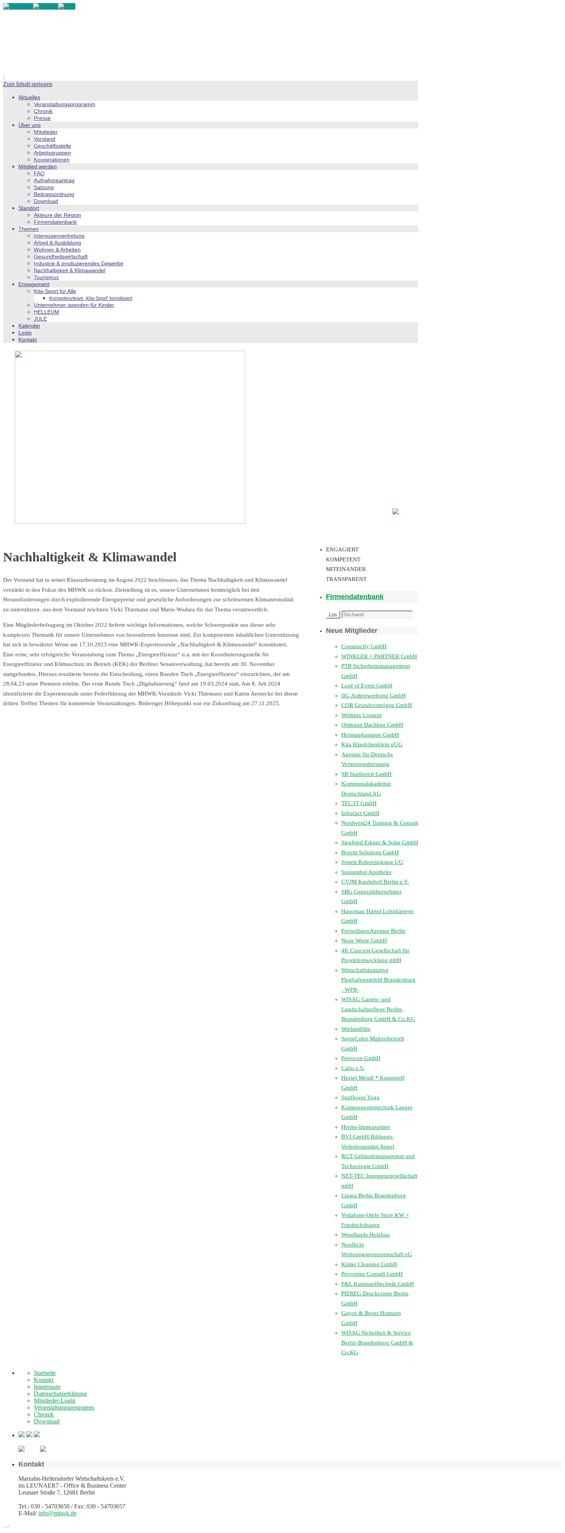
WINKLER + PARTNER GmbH (379, 656)
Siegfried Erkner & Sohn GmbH (379, 842)
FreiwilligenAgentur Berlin (373, 931)
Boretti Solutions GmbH (370, 852)
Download (47, 1421)
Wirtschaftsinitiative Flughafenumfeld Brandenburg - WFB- (378, 980)
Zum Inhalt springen (27, 84)
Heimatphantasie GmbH (370, 735)
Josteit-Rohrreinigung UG (372, 862)
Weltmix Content (361, 715)
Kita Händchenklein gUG (371, 744)
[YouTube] (18, 6)
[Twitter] (45, 6)
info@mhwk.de (57, 1513)
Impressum (47, 1386)
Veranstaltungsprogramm (64, 1407)
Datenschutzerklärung (60, 1393)
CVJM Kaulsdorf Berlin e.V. (375, 882)
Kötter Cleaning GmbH (369, 1264)
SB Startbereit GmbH (366, 774)
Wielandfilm (356, 1029)
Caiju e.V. (353, 1068)
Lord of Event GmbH (366, 685)
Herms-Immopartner (365, 1127)
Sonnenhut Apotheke (366, 872)
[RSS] (66, 6)
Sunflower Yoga (360, 1097)
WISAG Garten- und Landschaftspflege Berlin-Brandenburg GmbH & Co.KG (378, 1009)
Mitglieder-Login (54, 1400)
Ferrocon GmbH (361, 1058)
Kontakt (43, 1380)
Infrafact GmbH (360, 813)
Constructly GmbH (364, 646)
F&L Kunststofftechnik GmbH (377, 1284)
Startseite (45, 1373)
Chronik (44, 1414)
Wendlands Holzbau (365, 1235)
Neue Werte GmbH (364, 940)
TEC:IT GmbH (359, 803)
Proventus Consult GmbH (372, 1274)
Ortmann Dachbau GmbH (372, 725)
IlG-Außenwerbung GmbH (373, 695)
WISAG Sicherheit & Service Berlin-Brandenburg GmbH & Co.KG (377, 1342)
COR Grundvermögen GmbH (376, 705)
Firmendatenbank (355, 597)
